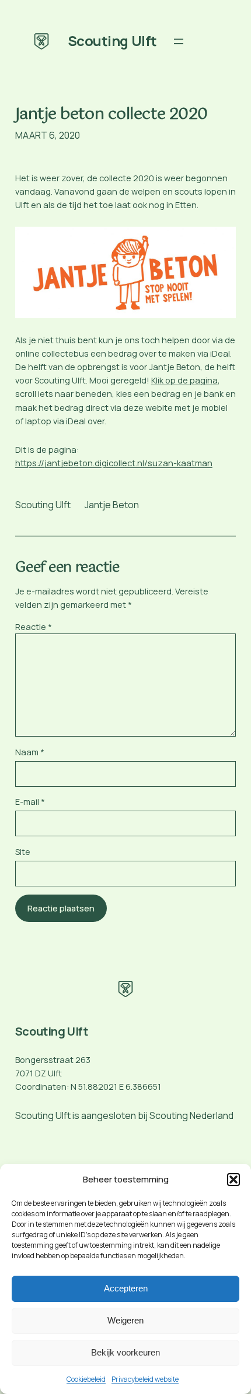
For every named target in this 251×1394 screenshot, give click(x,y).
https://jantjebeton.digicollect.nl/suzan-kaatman (113, 463)
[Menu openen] (179, 41)
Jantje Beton (112, 504)
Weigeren (125, 1320)
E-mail (30, 801)
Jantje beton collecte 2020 (111, 115)
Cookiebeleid (86, 1379)
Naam (29, 752)
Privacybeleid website (145, 1379)
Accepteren (126, 1288)
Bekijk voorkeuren (125, 1352)
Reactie (33, 626)
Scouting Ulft (112, 40)
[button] (233, 1179)
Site (22, 851)
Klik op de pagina (184, 380)
